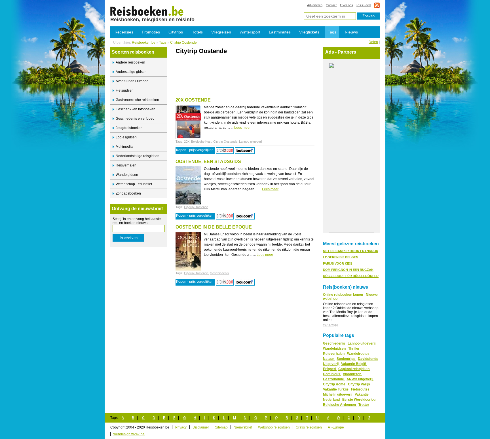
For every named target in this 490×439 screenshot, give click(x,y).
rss (377, 5)
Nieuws (351, 32)
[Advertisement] (242, 67)
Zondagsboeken (128, 193)
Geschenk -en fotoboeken (135, 109)
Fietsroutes (360, 389)
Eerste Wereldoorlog (359, 400)
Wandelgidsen (127, 175)
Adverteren (314, 5)
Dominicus (332, 374)
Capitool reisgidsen (354, 369)
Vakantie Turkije (336, 389)
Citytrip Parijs (359, 384)
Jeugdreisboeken (129, 128)
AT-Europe (336, 427)
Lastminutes (280, 32)
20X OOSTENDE (193, 100)
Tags (332, 32)
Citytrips (175, 32)
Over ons (346, 5)
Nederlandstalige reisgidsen (137, 156)
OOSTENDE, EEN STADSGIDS (208, 161)
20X (186, 141)
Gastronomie (334, 379)
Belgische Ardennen (340, 405)
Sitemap (221, 427)
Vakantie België (354, 364)
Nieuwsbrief (243, 427)
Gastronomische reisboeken (137, 100)
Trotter (363, 405)
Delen (373, 42)
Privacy (181, 427)
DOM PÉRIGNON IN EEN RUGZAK (348, 269)
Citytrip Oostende (147, 11)
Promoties (151, 32)
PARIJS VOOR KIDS (337, 263)
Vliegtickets (309, 32)
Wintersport (250, 32)
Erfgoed (330, 369)
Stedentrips (346, 359)
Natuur (329, 359)
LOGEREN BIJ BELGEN (340, 257)
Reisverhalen (126, 165)
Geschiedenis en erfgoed (135, 119)
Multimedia (124, 147)
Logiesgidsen (126, 137)
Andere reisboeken (130, 62)
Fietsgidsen (125, 90)
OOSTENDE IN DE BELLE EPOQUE (214, 227)
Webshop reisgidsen (274, 427)
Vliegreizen (221, 32)
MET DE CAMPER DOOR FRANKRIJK (350, 251)
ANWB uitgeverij (360, 379)
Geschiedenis (219, 273)
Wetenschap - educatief (134, 184)
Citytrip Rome (334, 384)
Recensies (124, 32)
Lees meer (242, 128)
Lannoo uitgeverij (250, 141)
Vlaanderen (352, 374)
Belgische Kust (201, 141)
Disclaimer (201, 427)
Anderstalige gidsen (131, 72)
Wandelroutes (358, 354)
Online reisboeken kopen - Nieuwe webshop (350, 297)
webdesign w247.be (129, 434)
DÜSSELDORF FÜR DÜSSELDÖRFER (351, 276)
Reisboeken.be (143, 43)
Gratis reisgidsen (309, 427)
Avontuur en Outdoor (132, 81)
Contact (331, 5)
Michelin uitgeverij (338, 394)
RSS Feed (363, 5)
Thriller (354, 349)
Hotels (197, 32)
